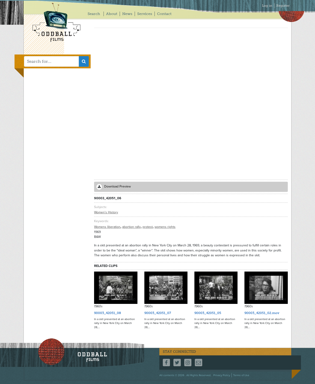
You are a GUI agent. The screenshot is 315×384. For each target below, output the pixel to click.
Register (283, 6)
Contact (164, 14)
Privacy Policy (221, 375)
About (111, 14)
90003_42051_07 (157, 313)
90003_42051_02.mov (261, 313)
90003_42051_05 (207, 313)
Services (144, 14)
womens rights (165, 227)
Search (94, 14)
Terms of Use (241, 375)
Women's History (106, 212)
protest (148, 227)
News (127, 14)
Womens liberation (107, 227)
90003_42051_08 (107, 313)
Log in (267, 6)
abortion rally (132, 227)
